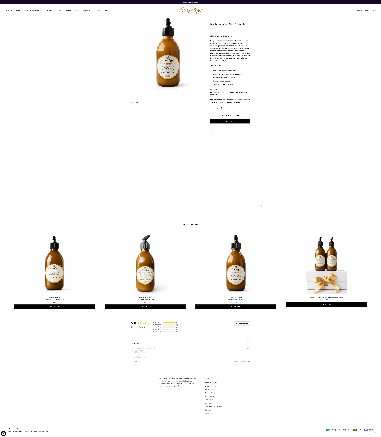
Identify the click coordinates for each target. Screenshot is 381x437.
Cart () (374, 10)
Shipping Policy (210, 386)
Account (359, 10)
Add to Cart (54, 307)
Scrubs (18, 10)
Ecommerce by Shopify (39, 431)
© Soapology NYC (13, 428)
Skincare (68, 10)
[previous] (6, 269)
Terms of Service (211, 382)
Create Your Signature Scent (33, 10)
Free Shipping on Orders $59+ (190, 2)
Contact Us (209, 400)
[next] (375, 269)
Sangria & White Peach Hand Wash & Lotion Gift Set (326, 297)
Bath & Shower (50, 10)
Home (77, 10)
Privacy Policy (210, 393)
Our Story (208, 413)
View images (215, 129)
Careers (208, 403)
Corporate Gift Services (213, 407)
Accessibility (209, 396)
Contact (208, 410)
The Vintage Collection (101, 10)
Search (366, 10)
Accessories (86, 10)
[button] (245, 361)
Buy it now (230, 121)
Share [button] (135, 361)
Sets (60, 10)
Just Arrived (8, 10)
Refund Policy (210, 389)
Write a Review (243, 323)
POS (26, 431)
